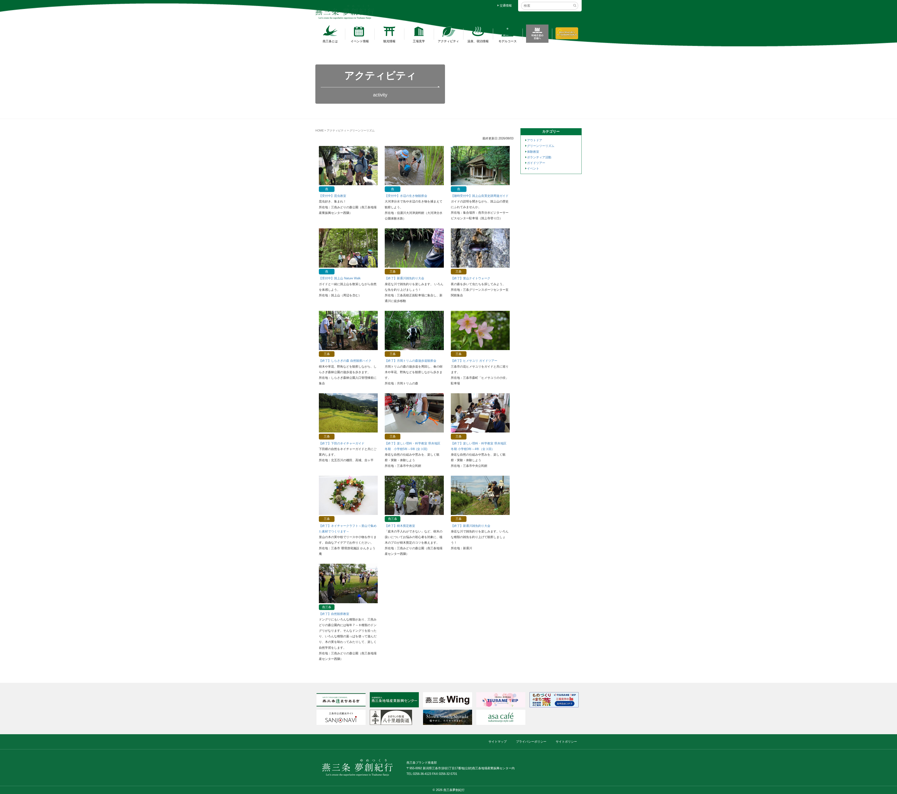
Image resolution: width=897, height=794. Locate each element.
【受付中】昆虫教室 (332, 196)
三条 (393, 271)
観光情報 (389, 41)
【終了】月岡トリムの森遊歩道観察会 (410, 360)
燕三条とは (330, 41)
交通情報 (505, 5)
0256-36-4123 (422, 774)
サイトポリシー (566, 741)
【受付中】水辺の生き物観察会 (406, 196)
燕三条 (392, 519)
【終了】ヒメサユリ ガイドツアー (474, 360)
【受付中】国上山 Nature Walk (340, 278)
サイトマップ (497, 741)
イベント (533, 168)
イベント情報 (360, 41)
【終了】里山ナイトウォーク (470, 278)
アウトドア (534, 140)
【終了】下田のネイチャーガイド (341, 443)
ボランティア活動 (539, 157)
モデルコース (507, 41)
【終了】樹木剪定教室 (400, 526)
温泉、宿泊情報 (478, 41)
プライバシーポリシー (531, 741)
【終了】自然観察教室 (334, 614)
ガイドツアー (536, 163)
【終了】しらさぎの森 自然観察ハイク (345, 360)
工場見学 (419, 41)
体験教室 (533, 151)
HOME (319, 130)
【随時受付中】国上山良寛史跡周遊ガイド (480, 196)
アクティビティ (448, 41)
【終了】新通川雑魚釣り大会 (404, 278)
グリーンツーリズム (540, 146)
